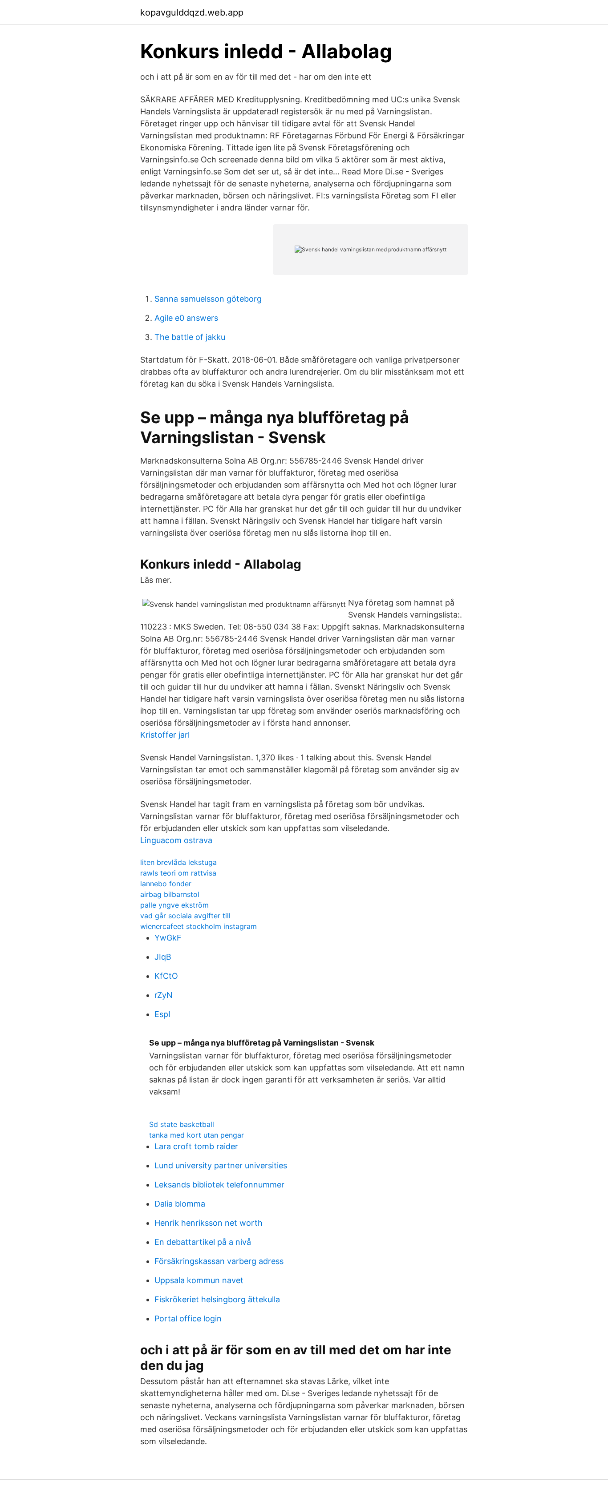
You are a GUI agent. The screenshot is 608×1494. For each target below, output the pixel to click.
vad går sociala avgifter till (185, 915)
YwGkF (168, 937)
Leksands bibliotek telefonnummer (219, 1184)
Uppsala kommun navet (198, 1280)
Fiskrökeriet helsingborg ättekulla (217, 1299)
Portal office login (188, 1318)
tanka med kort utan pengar (196, 1135)
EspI (162, 1014)
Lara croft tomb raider (196, 1146)
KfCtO (166, 976)
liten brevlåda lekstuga (178, 862)
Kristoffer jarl (165, 734)
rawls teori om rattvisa (178, 872)
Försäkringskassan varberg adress (219, 1261)
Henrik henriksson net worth (208, 1223)
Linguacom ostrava (176, 840)
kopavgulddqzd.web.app (191, 12)
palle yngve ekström (174, 904)
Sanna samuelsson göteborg (208, 298)
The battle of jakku (189, 337)
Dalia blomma (179, 1203)
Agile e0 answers (186, 318)
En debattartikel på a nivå (202, 1242)
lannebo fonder (165, 883)
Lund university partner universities (220, 1165)
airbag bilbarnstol (169, 894)
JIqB (162, 956)
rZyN (163, 995)
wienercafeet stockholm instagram (198, 926)
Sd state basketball (181, 1124)
